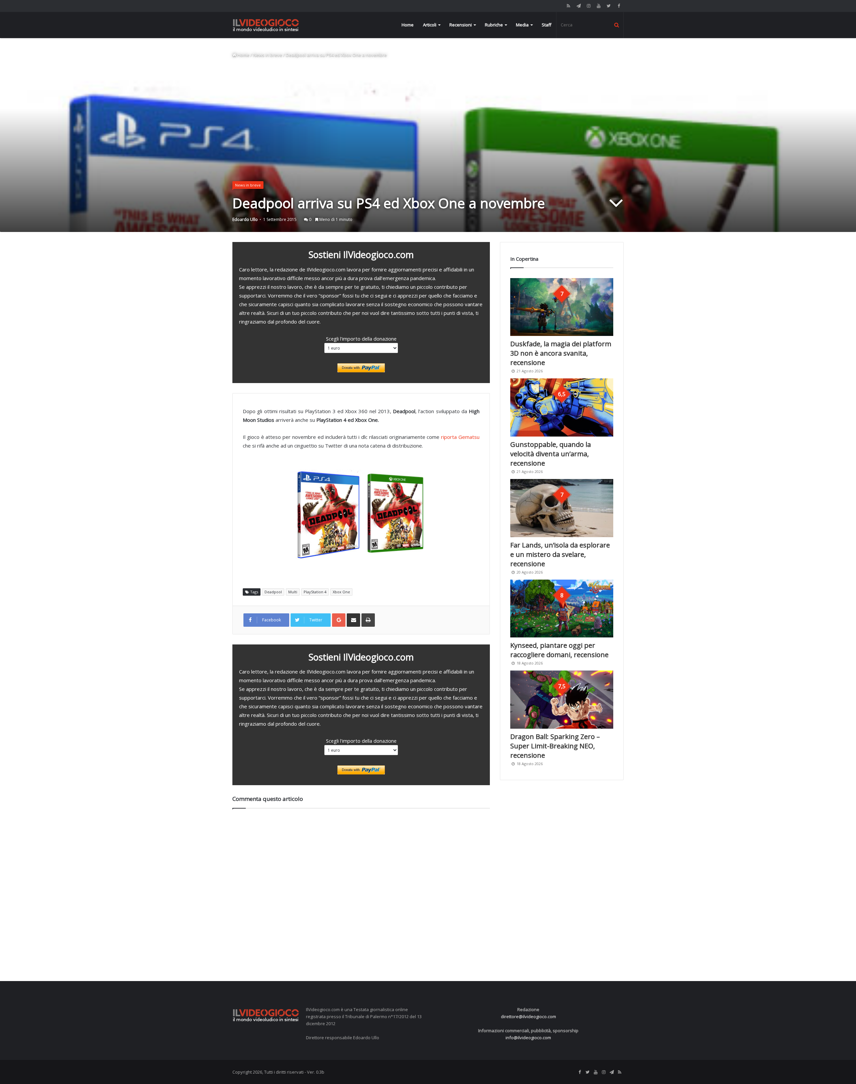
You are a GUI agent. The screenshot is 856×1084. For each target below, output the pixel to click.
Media (522, 25)
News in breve (267, 55)
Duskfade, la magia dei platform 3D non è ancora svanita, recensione (560, 353)
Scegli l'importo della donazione (361, 338)
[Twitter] (609, 6)
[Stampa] (368, 620)
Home (408, 25)
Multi (292, 591)
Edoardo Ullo (245, 219)
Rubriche (494, 25)
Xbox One (341, 591)
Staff (546, 25)
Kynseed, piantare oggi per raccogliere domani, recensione (559, 650)
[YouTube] (599, 6)
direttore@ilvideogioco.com (528, 1016)
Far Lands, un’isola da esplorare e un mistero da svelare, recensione (560, 554)
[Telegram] (578, 6)
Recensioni (460, 25)
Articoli (429, 25)
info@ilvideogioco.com (528, 1038)
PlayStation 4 (315, 591)
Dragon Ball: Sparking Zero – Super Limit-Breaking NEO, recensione (555, 746)
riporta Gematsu (460, 437)
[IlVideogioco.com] (265, 24)
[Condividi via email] (353, 620)
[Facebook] (619, 6)
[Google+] (338, 620)
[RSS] (568, 6)
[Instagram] (588, 6)
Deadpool (273, 591)
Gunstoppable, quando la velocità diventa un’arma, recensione (550, 454)
